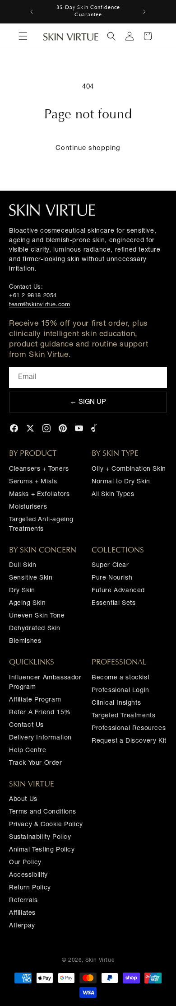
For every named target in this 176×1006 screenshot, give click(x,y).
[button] (23, 36)
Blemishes (25, 641)
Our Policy (25, 863)
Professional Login (120, 691)
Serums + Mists (33, 482)
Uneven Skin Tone (37, 616)
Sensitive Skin (30, 578)
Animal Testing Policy (42, 850)
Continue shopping (88, 148)
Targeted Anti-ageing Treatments (41, 525)
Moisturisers (28, 507)
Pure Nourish (112, 578)
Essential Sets (113, 603)
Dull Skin (22, 565)
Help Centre (27, 751)
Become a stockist (120, 678)
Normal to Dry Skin (121, 482)
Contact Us (26, 725)
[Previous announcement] (32, 12)
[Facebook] (14, 428)
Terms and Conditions (42, 812)
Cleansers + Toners (39, 469)
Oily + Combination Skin (129, 469)
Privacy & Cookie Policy (46, 825)
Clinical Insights (116, 703)
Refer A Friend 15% (40, 713)
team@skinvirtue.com (39, 305)
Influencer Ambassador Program (45, 683)
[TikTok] (95, 428)
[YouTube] (79, 428)
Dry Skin (22, 591)
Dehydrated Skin (34, 629)
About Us (23, 799)
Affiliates (22, 913)
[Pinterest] (63, 428)
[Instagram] (46, 428)
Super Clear (110, 565)
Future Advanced (118, 591)
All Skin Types (113, 494)
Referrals (23, 901)
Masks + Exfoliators (39, 494)
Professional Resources (129, 728)
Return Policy (30, 888)
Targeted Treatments (123, 716)
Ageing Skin (27, 603)
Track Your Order (35, 763)
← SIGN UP (88, 402)
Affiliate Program (35, 700)
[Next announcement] (144, 12)
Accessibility (28, 875)
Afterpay (22, 926)
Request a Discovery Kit (129, 741)
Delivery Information (40, 738)
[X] (30, 428)
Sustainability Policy (40, 837)
